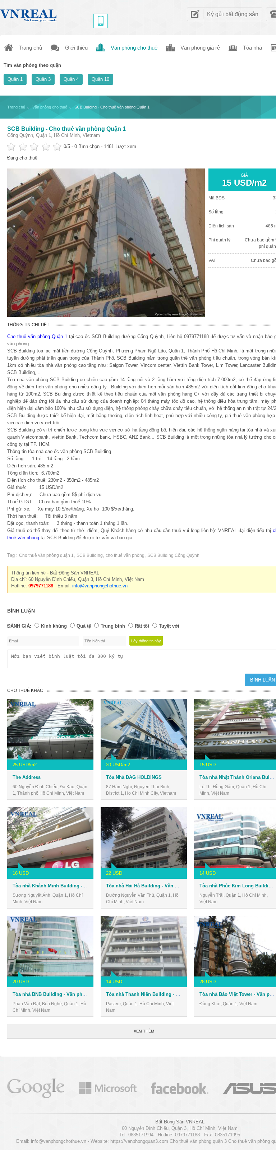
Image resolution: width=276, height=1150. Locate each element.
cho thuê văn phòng (125, 555)
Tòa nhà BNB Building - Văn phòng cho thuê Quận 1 (71, 994)
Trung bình (113, 626)
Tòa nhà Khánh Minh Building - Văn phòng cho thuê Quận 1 (79, 885)
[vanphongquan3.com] (29, 14)
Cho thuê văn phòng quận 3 (198, 1141)
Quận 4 (71, 79)
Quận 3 (43, 79)
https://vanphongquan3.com (139, 1141)
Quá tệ (84, 626)
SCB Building (90, 555)
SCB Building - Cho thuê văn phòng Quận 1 (66, 129)
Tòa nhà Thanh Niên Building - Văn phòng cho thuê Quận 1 (172, 994)
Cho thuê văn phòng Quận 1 (37, 336)
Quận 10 (100, 79)
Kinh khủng (54, 626)
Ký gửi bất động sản (232, 14)
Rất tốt (142, 626)
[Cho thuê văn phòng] (36, 1087)
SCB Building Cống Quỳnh (173, 555)
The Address (27, 777)
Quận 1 (15, 79)
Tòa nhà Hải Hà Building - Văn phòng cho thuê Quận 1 (166, 885)
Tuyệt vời (169, 626)
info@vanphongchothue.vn (100, 585)
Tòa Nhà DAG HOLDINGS (134, 777)
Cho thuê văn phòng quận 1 (46, 555)
